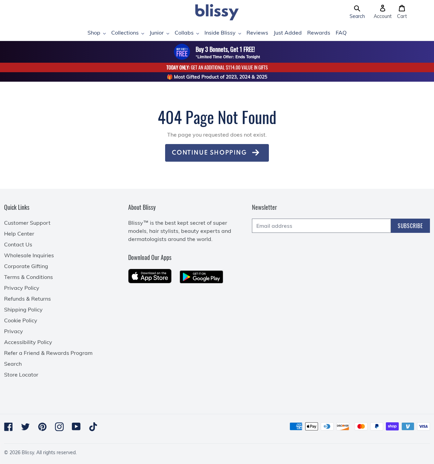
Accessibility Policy (28, 342)
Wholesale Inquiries (29, 255)
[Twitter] (25, 426)
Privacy (13, 331)
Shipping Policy (23, 309)
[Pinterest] (42, 426)
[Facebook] (8, 426)
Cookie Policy (20, 320)
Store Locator (21, 374)
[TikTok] (93, 426)
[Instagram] (59, 426)
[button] (357, 12)
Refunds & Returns (27, 298)
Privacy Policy (21, 287)
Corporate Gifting (26, 266)
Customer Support (27, 222)
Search (13, 363)
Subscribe (410, 226)
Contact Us (18, 244)
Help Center (19, 233)
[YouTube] (76, 426)
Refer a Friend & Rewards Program (48, 352)
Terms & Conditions (28, 277)
